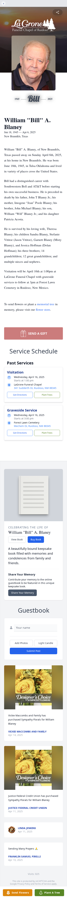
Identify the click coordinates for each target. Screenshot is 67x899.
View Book (17, 539)
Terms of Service (43, 883)
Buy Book (36, 539)
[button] (33, 687)
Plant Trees (47, 394)
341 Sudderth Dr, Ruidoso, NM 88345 (35, 388)
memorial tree (45, 304)
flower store (43, 309)
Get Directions (20, 394)
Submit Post (33, 651)
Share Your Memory (22, 592)
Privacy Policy (23, 883)
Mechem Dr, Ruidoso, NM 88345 (32, 426)
